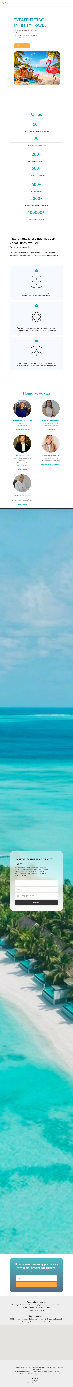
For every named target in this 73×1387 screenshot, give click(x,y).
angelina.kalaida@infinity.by (50, 465)
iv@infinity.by (22, 504)
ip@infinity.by (50, 429)
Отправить (36, 1223)
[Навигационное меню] (70, 3)
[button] (22, 45)
